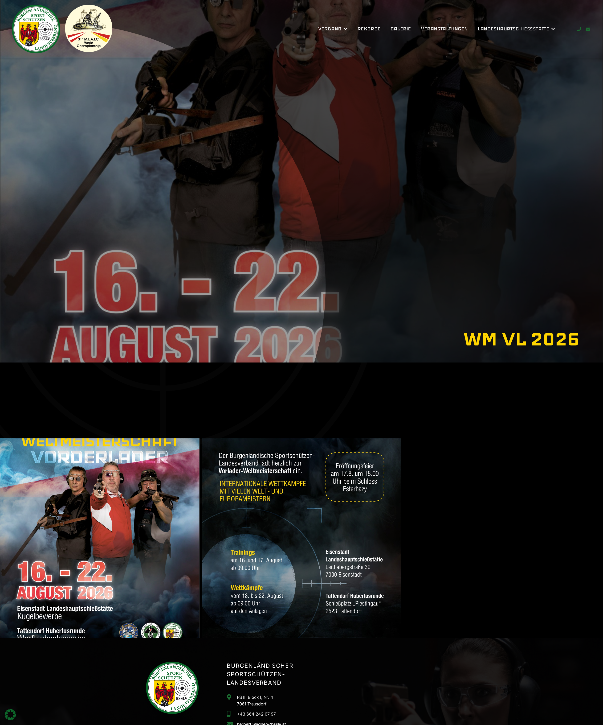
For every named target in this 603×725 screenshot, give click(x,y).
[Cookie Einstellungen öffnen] (10, 718)
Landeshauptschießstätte (513, 29)
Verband (330, 29)
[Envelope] (587, 29)
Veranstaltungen (444, 29)
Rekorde (369, 29)
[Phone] (579, 29)
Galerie (401, 29)
